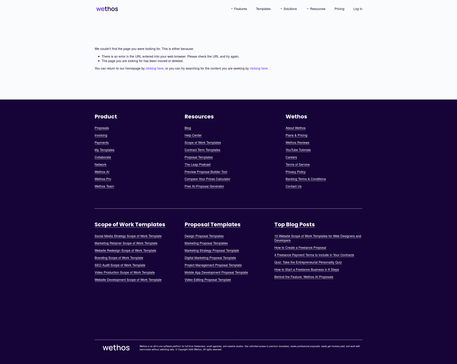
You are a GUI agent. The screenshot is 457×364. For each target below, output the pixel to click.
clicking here (155, 68)
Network (100, 164)
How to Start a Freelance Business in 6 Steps (306, 269)
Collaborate (103, 157)
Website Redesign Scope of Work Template (125, 250)
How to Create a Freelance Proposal (300, 247)
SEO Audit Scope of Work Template (120, 265)
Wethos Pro (103, 179)
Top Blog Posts (294, 224)
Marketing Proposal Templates (206, 243)
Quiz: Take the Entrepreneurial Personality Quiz (308, 262)
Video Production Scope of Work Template (125, 272)
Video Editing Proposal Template (208, 280)
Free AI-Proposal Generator (204, 186)
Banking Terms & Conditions (306, 179)
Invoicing (101, 135)
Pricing (339, 8)
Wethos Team (104, 186)
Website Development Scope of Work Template (128, 280)
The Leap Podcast (198, 164)
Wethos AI (102, 172)
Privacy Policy (296, 172)
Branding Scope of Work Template (119, 258)
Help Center (193, 135)
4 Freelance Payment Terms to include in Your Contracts (314, 255)
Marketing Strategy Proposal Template (212, 250)
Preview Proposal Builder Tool (206, 172)
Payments (102, 142)
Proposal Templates (199, 157)
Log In (357, 8)
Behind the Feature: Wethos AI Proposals (303, 277)
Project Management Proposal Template (213, 265)
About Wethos (296, 128)
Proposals (102, 128)
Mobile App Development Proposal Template (216, 272)
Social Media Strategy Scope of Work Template (128, 236)
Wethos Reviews (297, 142)
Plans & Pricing (296, 135)
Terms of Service (298, 164)
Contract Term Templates (202, 150)
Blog (188, 128)
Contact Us (294, 186)
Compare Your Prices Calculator (207, 179)
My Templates (104, 150)
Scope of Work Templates (203, 142)
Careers (291, 157)
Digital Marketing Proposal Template (210, 258)
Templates (263, 8)
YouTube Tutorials (298, 150)
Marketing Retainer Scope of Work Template (126, 243)
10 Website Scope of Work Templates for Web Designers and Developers (317, 238)
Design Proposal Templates (204, 236)
